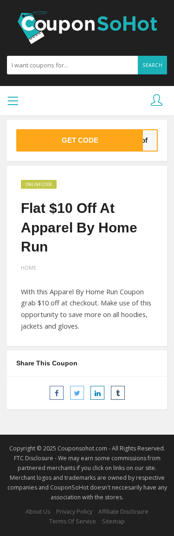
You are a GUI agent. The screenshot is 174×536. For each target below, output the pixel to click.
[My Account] (156, 101)
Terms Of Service (72, 521)
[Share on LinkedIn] (97, 393)
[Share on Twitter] (77, 393)
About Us (38, 512)
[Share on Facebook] (57, 393)
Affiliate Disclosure (123, 512)
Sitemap (113, 521)
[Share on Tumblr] (118, 393)
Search (152, 65)
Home (28, 267)
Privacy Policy (74, 512)
